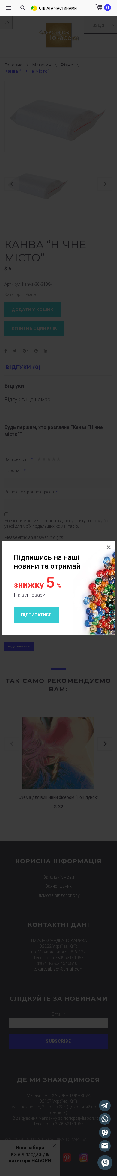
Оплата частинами (58, 8)
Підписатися (36, 615)
